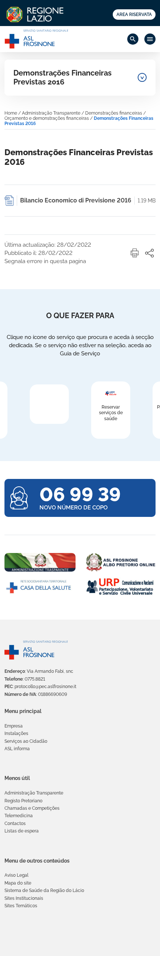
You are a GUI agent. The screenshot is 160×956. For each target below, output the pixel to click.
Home (10, 113)
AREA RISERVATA (134, 14)
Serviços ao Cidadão (25, 741)
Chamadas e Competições (32, 808)
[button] (135, 253)
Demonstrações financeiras (113, 113)
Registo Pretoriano (23, 800)
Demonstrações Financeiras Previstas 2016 (62, 77)
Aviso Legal (16, 875)
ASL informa (17, 748)
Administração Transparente (51, 113)
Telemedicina (18, 815)
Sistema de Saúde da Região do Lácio (44, 890)
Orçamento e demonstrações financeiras (46, 118)
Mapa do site (17, 883)
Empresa (13, 726)
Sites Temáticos (20, 905)
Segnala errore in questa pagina (45, 261)
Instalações (16, 733)
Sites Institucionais (23, 898)
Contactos (15, 823)
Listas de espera (21, 831)
